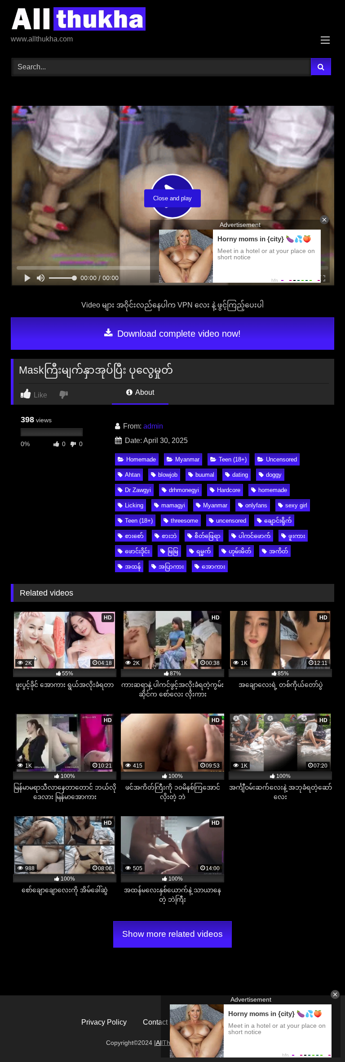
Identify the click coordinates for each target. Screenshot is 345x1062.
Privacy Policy (104, 1022)
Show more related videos (172, 934)
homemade (272, 490)
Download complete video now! (178, 334)
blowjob (167, 474)
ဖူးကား (296, 536)
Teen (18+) (233, 459)
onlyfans (256, 505)
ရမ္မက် (203, 551)
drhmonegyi (184, 490)
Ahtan (132, 474)
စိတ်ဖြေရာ (208, 536)
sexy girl (296, 505)
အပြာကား (171, 566)
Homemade (141, 459)
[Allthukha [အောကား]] (172, 20)
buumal (204, 474)
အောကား (213, 566)
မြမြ (173, 551)
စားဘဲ (169, 536)
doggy (274, 474)
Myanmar (187, 459)
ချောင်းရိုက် (278, 520)
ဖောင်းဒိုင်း (137, 551)
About (144, 392)
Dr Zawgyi (138, 490)
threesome (184, 520)
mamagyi (173, 505)
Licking (134, 505)
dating (240, 474)
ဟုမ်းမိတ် (240, 551)
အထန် (133, 566)
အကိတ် (278, 551)
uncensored (231, 520)
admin (153, 426)
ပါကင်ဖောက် (254, 536)
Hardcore (228, 490)
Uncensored (281, 459)
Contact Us (160, 1022)
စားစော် (134, 536)
